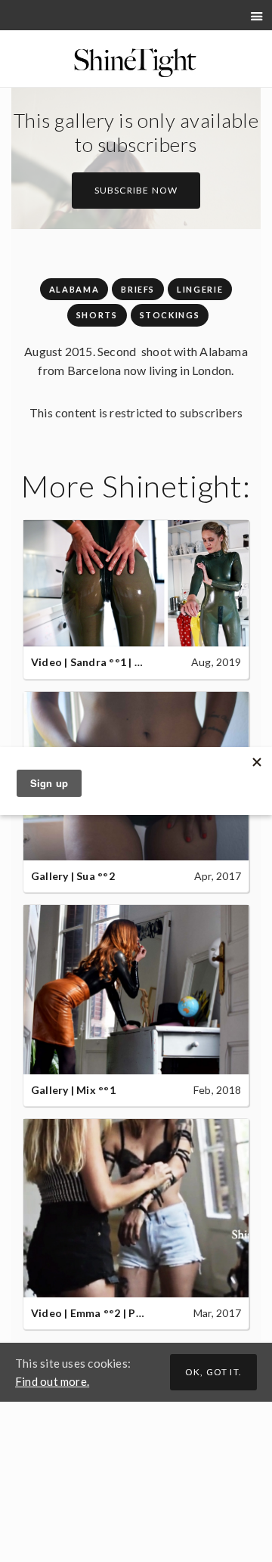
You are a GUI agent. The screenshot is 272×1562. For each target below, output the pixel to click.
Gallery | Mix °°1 (73, 1089)
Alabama (74, 289)
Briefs (138, 289)
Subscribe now (136, 190)
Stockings (170, 315)
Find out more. (52, 1381)
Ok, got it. (213, 1372)
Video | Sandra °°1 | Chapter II (108, 661)
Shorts (97, 315)
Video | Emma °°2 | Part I (94, 1312)
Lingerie (200, 289)
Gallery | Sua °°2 (73, 875)
